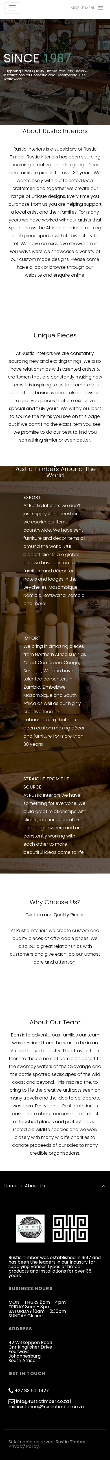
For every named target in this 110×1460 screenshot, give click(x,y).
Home (10, 1186)
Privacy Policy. (24, 1446)
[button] (83, 8)
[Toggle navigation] (12, 8)
